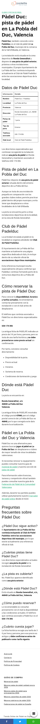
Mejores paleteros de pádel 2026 (17, 700)
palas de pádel (8, 470)
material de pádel (9, 467)
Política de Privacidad (13, 661)
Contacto (8, 657)
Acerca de (8, 654)
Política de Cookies (12, 665)
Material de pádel (11, 681)
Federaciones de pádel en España (17, 704)
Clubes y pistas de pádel (12, 12)
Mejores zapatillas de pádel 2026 (17, 697)
